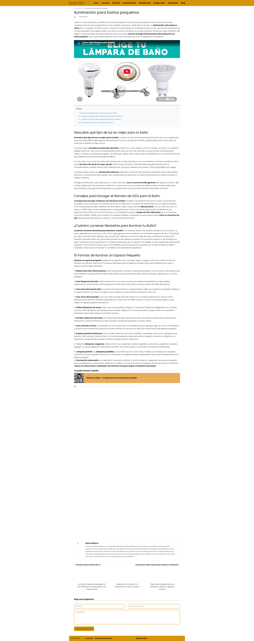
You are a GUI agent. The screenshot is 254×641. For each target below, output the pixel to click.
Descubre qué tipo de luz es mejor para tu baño (98, 113)
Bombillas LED (145, 3)
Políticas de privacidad (103, 638)
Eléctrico (116, 3)
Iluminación (173, 3)
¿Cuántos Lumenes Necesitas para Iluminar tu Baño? (101, 119)
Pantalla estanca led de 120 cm (88, 565)
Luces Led (106, 3)
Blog (183, 3)
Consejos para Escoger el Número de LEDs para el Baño (102, 116)
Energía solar (159, 3)
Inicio (96, 3)
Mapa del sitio (141, 638)
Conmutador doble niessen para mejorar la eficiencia (156, 565)
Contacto (89, 638)
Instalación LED (129, 3)
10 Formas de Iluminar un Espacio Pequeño (97, 122)
